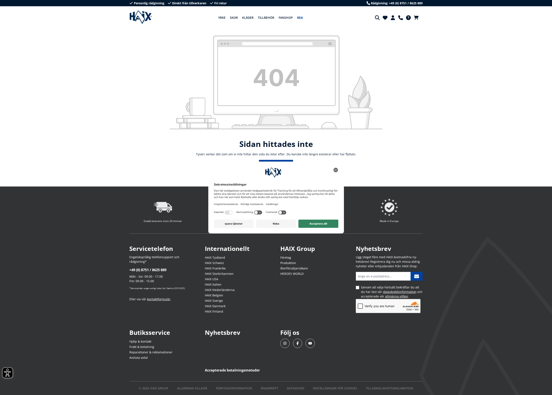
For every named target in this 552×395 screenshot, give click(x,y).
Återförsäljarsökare (294, 268)
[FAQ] (408, 18)
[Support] (401, 18)
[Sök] (377, 18)
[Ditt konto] (393, 18)
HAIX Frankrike (215, 268)
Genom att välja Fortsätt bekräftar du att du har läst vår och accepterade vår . (391, 291)
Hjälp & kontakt (140, 341)
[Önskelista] (385, 18)
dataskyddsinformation (399, 292)
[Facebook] (297, 343)
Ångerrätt (269, 388)
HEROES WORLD (292, 274)
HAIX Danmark (215, 306)
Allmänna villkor (192, 388)
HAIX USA (211, 279)
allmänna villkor (396, 296)
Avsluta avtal (138, 358)
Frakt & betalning (141, 347)
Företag (285, 257)
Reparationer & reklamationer (150, 352)
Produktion (288, 263)
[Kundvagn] (417, 18)
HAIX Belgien (214, 295)
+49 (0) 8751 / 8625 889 (147, 270)
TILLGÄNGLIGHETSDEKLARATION (389, 388)
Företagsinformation (234, 388)
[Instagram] (285, 343)
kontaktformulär (158, 299)
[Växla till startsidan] (140, 17)
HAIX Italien (213, 284)
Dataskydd (295, 388)
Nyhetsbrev (222, 332)
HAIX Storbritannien (219, 274)
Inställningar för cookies (335, 388)
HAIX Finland (214, 311)
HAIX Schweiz (214, 263)
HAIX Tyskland (215, 257)
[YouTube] (310, 343)
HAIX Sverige (214, 301)
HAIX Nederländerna (220, 290)
